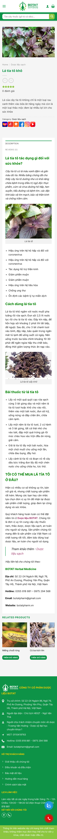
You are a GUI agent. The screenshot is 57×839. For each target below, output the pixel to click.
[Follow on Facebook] (4, 815)
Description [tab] (12, 143)
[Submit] (52, 16)
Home (5, 64)
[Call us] (9, 815)
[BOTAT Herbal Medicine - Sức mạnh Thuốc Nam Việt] (28, 6)
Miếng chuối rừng (11, 650)
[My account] (47, 6)
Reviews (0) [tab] (11, 150)
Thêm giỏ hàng (10, 658)
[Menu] (4, 6)
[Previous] (2, 643)
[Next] (54, 643)
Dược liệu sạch (18, 64)
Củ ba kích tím (37, 650)
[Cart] (53, 6)
